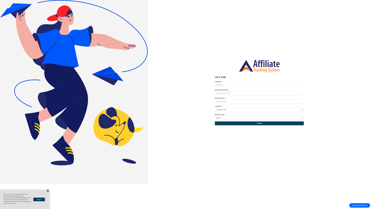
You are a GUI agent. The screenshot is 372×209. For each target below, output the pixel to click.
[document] (186, 104)
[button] (48, 191)
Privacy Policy (13, 203)
